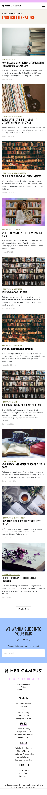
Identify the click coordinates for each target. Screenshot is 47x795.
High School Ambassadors (23, 754)
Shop (23, 709)
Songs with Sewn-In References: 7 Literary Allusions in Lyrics (19, 121)
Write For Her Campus (23, 748)
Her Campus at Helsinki (11, 575)
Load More (23, 609)
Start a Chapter (23, 751)
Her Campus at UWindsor (12, 116)
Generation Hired (23, 737)
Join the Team (23, 773)
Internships (23, 776)
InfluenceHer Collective (23, 734)
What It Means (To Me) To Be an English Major (22, 234)
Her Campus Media (23, 703)
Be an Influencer (23, 757)
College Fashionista (23, 731)
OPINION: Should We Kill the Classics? (21, 176)
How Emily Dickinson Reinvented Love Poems (21, 522)
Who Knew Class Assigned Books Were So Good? (23, 465)
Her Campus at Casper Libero (13, 518)
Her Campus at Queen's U (11, 229)
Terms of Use (23, 715)
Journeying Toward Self (15, 292)
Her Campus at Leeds (10, 402)
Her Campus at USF (9, 461)
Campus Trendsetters (23, 760)
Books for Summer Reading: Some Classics (19, 579)
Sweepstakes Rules (23, 718)
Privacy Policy (23, 712)
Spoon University (23, 728)
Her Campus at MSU (9, 59)
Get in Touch (24, 770)
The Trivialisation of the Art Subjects (21, 405)
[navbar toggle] (43, 6)
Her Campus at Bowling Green (14, 173)
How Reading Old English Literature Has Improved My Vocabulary (23, 64)
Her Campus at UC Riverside (12, 289)
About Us (23, 706)
